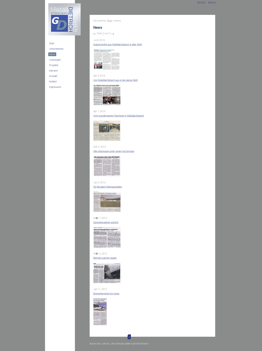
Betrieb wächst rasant (105, 257)
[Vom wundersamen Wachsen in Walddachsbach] (107, 140)
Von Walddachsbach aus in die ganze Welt (115, 80)
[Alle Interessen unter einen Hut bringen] (107, 175)
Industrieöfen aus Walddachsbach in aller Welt (117, 44)
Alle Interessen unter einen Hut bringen (113, 151)
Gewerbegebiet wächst (105, 222)
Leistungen (55, 59)
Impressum (55, 87)
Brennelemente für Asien (106, 293)
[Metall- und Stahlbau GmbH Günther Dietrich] (64, 34)
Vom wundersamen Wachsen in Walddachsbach (118, 115)
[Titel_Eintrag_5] (107, 211)
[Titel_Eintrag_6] (107, 282)
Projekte (53, 65)
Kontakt (53, 76)
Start (51, 43)
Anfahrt (53, 81)
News (52, 54)
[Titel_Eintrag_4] (107, 246)
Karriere (53, 70)
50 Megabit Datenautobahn (107, 186)
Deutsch (201, 2)
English (212, 2)
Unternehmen (56, 48)
